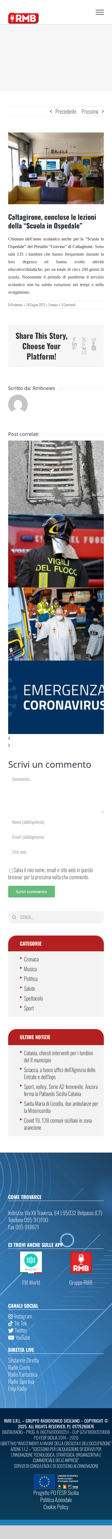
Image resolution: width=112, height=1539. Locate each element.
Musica (30, 968)
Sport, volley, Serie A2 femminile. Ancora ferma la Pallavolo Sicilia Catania (61, 1090)
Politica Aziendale (56, 1499)
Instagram (22, 1316)
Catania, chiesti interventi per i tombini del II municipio (58, 1056)
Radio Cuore (19, 1367)
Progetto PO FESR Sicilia (56, 1492)
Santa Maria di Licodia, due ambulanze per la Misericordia (61, 1106)
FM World (31, 1282)
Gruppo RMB (80, 1282)
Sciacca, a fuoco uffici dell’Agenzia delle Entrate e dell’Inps (59, 1073)
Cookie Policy (56, 1507)
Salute (29, 988)
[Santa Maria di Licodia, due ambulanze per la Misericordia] (56, 591)
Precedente (65, 111)
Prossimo (90, 111)
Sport (29, 1007)
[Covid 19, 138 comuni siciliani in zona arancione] (56, 664)
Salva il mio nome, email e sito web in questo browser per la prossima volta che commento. (50, 873)
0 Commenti (68, 304)
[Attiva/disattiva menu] (99, 12)
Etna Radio (17, 1388)
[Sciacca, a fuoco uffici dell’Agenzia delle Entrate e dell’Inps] (56, 517)
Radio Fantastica (22, 1374)
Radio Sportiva (21, 1381)
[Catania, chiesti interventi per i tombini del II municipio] (56, 444)
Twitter (20, 1330)
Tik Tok (20, 1323)
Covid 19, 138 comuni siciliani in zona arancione (58, 1123)
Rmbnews (17, 304)
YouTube (22, 1337)
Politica (31, 978)
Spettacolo (33, 998)
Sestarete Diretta (23, 1360)
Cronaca (53, 304)
